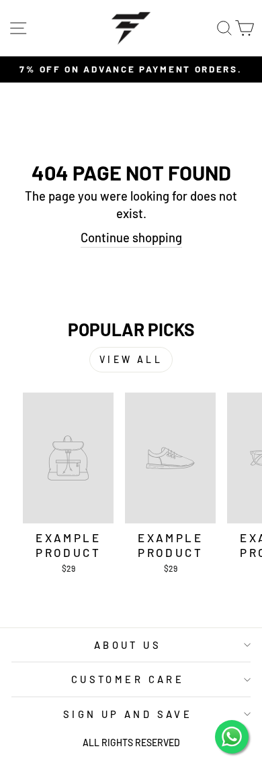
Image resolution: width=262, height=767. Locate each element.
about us (127, 645)
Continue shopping (131, 237)
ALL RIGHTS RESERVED (131, 742)
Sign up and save (128, 714)
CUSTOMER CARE (127, 679)
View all (131, 359)
